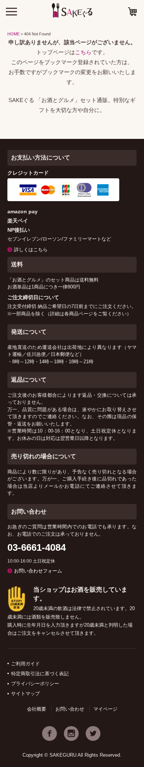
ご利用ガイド (25, 663)
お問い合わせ (69, 709)
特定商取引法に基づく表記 (40, 673)
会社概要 (36, 709)
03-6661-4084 (36, 547)
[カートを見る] (132, 11)
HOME (13, 34)
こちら (83, 52)
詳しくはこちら (31, 249)
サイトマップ (25, 693)
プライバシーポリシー (35, 683)
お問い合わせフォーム (38, 570)
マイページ (105, 709)
